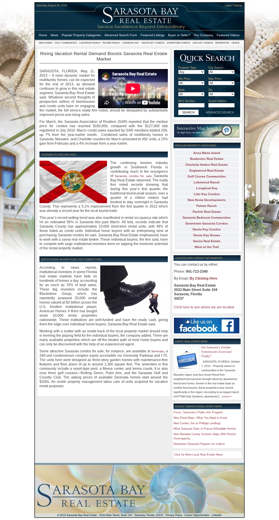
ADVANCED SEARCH (220, 112)
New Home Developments (207, 200)
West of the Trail (207, 247)
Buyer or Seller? (179, 35)
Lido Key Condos (202, 43)
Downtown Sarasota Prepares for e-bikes (199, 444)
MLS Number (186, 101)
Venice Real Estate (206, 241)
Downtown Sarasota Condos (206, 223)
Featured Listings (153, 35)
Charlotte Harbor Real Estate (206, 164)
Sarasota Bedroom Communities (207, 217)
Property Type (187, 67)
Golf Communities (66, 43)
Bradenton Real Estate (206, 158)
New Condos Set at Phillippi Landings (197, 423)
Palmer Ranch (111, 43)
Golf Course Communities (206, 176)
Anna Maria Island (206, 153)
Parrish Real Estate (207, 211)
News (54, 35)
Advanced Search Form (120, 35)
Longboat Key (130, 43)
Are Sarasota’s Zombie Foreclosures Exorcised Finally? (216, 352)
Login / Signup (233, 5)
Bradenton (222, 43)
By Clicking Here (203, 278)
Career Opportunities (196, 515)
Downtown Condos (178, 43)
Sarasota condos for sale (133, 176)
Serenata (157, 351)
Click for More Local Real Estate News (198, 454)
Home (43, 35)
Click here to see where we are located (204, 307)
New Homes (46, 43)
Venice (235, 43)
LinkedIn (216, 515)
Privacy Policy (174, 515)
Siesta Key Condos (153, 43)
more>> (227, 396)
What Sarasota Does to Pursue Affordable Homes (205, 428)
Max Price (214, 78)
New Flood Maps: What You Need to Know (200, 417)
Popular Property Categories (81, 35)
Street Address (217, 101)
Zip (210, 89)
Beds (181, 89)
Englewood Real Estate (206, 170)
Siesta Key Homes (206, 235)
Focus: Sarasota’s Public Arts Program (198, 412)
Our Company (203, 35)
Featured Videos (228, 35)
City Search (215, 67)
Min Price (184, 78)
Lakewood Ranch (89, 43)
